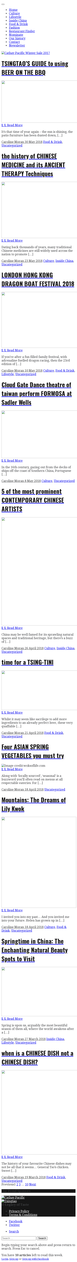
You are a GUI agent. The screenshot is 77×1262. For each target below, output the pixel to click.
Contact (14, 42)
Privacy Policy (19, 1211)
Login (4, 1258)
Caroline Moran (13, 142)
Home (13, 10)
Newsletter (17, 45)
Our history (17, 38)
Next (32, 1184)
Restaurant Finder (22, 31)
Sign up (13, 1258)
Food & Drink (18, 24)
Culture (14, 13)
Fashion (14, 27)
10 (26, 1184)
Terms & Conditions (23, 1215)
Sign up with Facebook (35, 1258)
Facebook (15, 1221)
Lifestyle (15, 17)
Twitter (14, 1225)
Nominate (16, 35)
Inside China (18, 20)
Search (14, 1231)
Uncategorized (11, 145)
